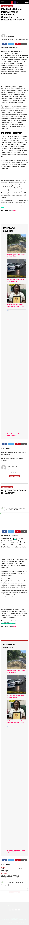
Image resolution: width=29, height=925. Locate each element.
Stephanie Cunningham (12, 509)
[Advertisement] (14, 908)
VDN (15, 539)
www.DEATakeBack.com (8, 623)
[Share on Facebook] (4, 44)
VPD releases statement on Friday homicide (15, 280)
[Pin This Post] (18, 44)
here (2, 207)
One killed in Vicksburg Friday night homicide (16, 434)
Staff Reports (10, 36)
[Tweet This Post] (11, 44)
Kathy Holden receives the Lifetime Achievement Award (15, 305)
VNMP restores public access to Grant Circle (16, 255)
